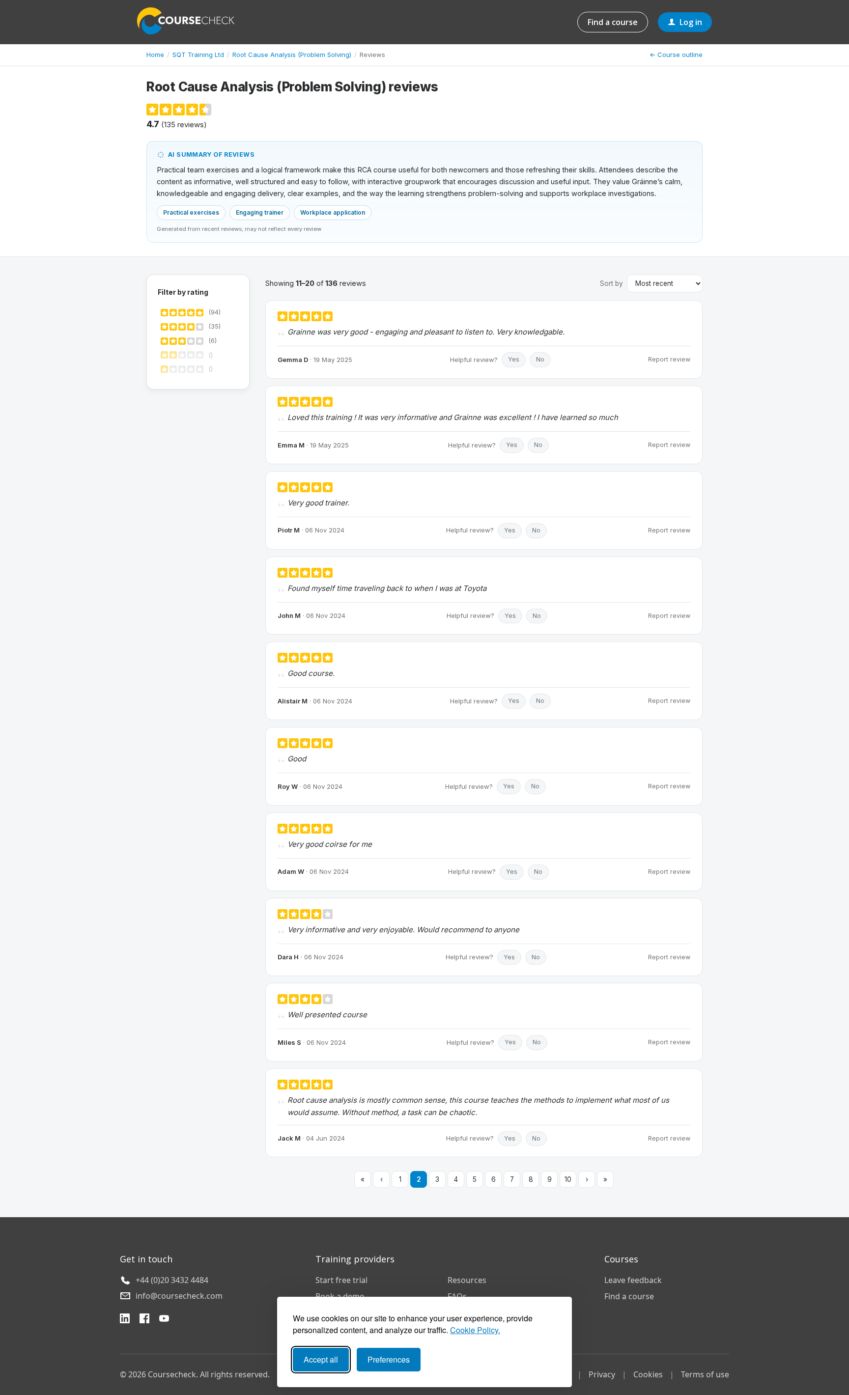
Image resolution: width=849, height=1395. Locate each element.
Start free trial (341, 1280)
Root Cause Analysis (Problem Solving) (291, 54)
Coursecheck (191, 20)
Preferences (389, 1359)
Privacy (602, 1374)
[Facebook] (144, 1319)
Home (155, 54)
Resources (467, 1280)
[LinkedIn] (125, 1319)
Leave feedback (633, 1280)
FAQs (457, 1296)
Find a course (613, 22)
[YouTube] (164, 1319)
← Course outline (676, 54)
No (540, 359)
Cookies (648, 1374)
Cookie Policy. (475, 1330)
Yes (513, 359)
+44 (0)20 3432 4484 (172, 1280)
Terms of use (705, 1374)
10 (568, 1179)
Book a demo (340, 1296)
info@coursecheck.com (179, 1295)
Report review (669, 359)
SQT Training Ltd (198, 54)
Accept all (321, 1359)
